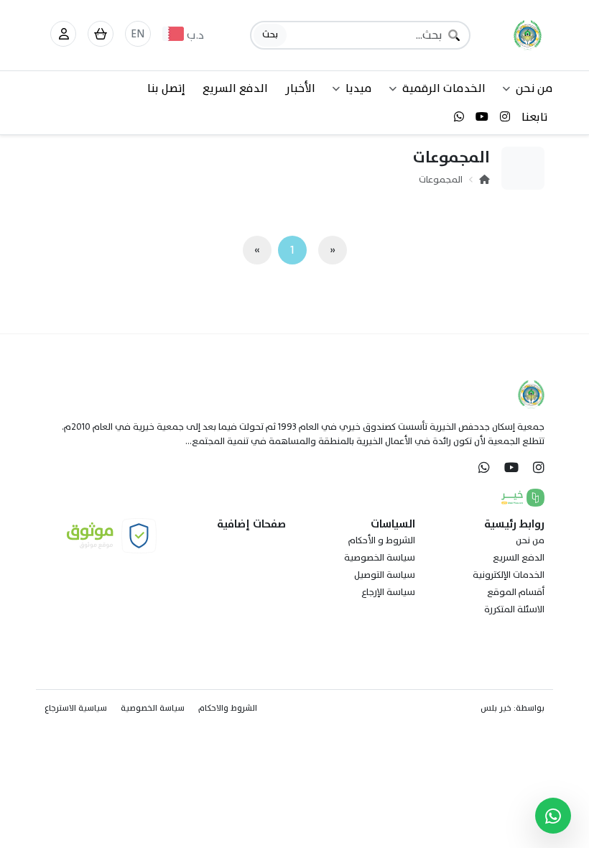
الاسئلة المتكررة (514, 609)
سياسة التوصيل (384, 575)
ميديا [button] (358, 88)
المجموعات (441, 180)
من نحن (530, 540)
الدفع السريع (235, 88)
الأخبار (300, 88)
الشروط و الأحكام (381, 540)
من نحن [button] (534, 88)
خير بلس (496, 708)
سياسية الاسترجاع (76, 708)
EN (138, 33)
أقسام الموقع (515, 592)
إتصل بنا (166, 88)
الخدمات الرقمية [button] (444, 88)
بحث (270, 34)
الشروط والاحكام (227, 708)
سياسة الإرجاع (388, 592)
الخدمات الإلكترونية (508, 575)
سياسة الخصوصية (379, 558)
